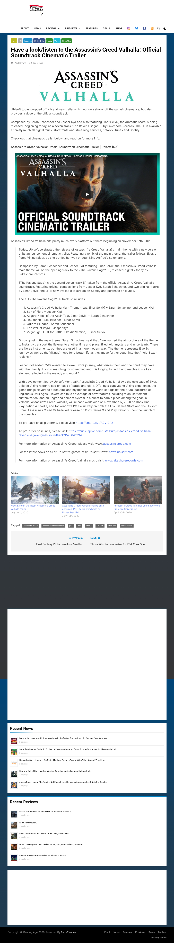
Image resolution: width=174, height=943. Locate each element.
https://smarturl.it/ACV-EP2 (94, 422)
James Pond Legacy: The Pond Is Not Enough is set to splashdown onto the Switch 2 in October (63, 782)
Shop (119, 28)
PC (20, 40)
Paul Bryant (19, 63)
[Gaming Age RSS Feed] (152, 28)
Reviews (51, 28)
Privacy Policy (159, 937)
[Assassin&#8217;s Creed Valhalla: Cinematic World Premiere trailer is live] (138, 490)
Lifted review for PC (28, 823)
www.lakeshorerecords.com (124, 460)
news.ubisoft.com (121, 452)
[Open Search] (158, 28)
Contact (162, 932)
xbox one (112, 526)
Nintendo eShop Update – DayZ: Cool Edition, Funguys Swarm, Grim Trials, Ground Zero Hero (62, 760)
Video (57, 40)
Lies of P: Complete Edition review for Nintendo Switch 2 (45, 812)
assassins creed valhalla (53, 526)
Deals (106, 28)
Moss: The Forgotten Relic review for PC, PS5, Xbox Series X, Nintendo (51, 844)
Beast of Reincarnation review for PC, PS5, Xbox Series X (45, 833)
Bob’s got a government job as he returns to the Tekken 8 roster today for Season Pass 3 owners (63, 738)
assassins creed (31, 526)
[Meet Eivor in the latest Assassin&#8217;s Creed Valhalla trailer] (35, 490)
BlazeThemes (68, 932)
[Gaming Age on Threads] (129, 28)
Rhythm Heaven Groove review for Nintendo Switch (42, 855)
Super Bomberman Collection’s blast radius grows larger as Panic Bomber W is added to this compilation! (67, 749)
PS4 (36, 40)
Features (92, 28)
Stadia (49, 40)
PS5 (42, 40)
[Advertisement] (105, 11)
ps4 (70, 526)
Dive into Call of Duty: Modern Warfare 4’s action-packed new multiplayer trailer (55, 771)
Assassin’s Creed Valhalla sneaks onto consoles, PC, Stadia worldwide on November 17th (83, 509)
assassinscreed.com (117, 443)
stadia (89, 526)
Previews (71, 28)
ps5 (79, 526)
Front (25, 28)
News (37, 28)
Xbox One (66, 40)
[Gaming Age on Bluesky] (137, 28)
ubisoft (100, 526)
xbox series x (126, 526)
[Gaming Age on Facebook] (144, 28)
